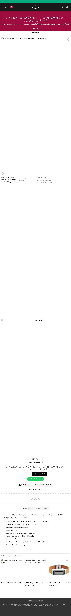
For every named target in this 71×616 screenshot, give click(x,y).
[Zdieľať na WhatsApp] (32, 498)
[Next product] (34, 27)
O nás (7, 604)
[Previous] (5, 106)
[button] (4, 7)
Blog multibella (26, 605)
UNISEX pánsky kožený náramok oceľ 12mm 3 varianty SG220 (31, 584)
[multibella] (36, 7)
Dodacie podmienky (26, 604)
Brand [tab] (46, 508)
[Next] (66, 106)
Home (3, 24)
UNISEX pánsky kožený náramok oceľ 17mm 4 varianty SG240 (54, 584)
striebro (33, 494)
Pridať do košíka (40, 474)
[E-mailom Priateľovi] (38, 498)
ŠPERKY (9, 24)
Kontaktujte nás (15, 604)
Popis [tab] (25, 508)
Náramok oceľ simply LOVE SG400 (9, 583)
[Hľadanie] (11, 7)
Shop (3, 604)
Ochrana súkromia (37, 605)
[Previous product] (37, 27)
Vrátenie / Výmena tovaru (41, 604)
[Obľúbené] (63, 7)
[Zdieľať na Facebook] (35, 498)
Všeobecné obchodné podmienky (59, 604)
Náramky (17, 24)
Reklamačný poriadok (51, 605)
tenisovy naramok (39, 494)
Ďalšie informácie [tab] (35, 508)
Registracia (17, 605)
